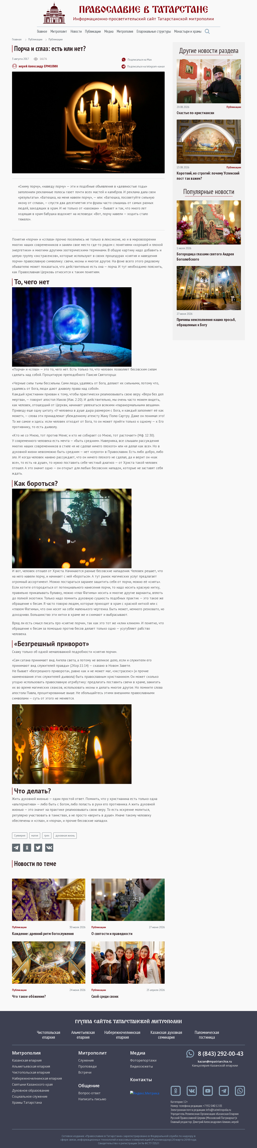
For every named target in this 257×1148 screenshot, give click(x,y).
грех (46, 835)
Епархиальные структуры (154, 31)
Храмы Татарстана (27, 1102)
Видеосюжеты (141, 1066)
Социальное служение (29, 1096)
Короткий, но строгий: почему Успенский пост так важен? (208, 176)
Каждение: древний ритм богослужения (43, 933)
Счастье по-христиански (195, 112)
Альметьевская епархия (83, 1034)
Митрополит (58, 31)
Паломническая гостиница (207, 1034)
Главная (16, 39)
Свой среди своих (104, 996)
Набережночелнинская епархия (122, 1034)
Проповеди (87, 1066)
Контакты (141, 1079)
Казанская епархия (27, 1060)
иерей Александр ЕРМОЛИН (38, 66)
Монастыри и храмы (187, 31)
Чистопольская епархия (48, 1034)
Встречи (84, 1072)
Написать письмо (92, 1099)
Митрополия (125, 31)
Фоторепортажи (143, 1060)
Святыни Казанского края (32, 1084)
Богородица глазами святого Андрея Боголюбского (205, 256)
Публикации (93, 31)
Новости (76, 31)
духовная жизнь (65, 835)
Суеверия (19, 835)
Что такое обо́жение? (29, 996)
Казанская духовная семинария (166, 1034)
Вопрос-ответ (89, 1093)
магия (34, 835)
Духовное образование (30, 1090)
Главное (42, 31)
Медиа (108, 31)
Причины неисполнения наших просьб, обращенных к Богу (206, 322)
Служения (86, 1060)
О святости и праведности (111, 933)
